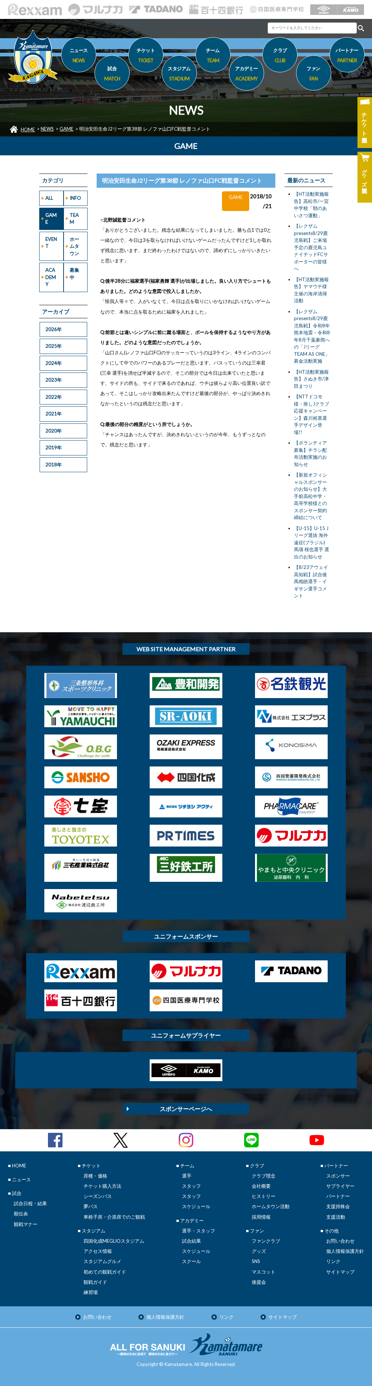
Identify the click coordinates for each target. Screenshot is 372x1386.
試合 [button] (112, 73)
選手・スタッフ (198, 1231)
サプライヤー (340, 1186)
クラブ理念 (263, 1176)
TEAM (74, 218)
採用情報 (261, 1217)
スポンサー (338, 1176)
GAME (66, 129)
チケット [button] (146, 55)
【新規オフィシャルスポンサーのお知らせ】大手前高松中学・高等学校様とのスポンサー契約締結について (310, 496)
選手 (186, 1176)
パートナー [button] (347, 55)
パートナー (338, 1196)
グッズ (259, 1251)
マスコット (263, 1272)
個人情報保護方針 (345, 1251)
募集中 (74, 273)
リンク (333, 1261)
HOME (28, 129)
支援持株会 (338, 1206)
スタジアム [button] (179, 73)
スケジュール (196, 1206)
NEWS (47, 129)
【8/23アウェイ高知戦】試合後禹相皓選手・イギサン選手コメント (311, 581)
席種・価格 (95, 1176)
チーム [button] (213, 55)
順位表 (21, 1213)
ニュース (79, 55)
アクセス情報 (98, 1251)
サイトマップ (340, 1272)
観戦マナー (25, 1224)
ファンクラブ (266, 1241)
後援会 (259, 1282)
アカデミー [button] (246, 73)
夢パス (91, 1206)
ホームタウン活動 (271, 1206)
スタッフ (191, 1186)
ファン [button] (313, 73)
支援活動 (335, 1217)
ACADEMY (50, 277)
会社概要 (261, 1186)
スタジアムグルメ (102, 1261)
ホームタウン (74, 246)
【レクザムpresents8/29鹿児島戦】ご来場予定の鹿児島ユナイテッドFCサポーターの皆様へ (311, 247)
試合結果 (191, 1241)
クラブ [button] (280, 55)
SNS (256, 1261)
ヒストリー (263, 1196)
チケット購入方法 (102, 1186)
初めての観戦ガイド (105, 1272)
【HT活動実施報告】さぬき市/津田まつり (311, 379)
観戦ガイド (95, 1282)
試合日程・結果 (30, 1203)
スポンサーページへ (186, 1108)
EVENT (51, 242)
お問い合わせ (340, 1241)
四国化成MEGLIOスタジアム (114, 1241)
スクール (191, 1261)
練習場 (91, 1292)
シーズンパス (98, 1196)
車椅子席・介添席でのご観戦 (114, 1217)
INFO (75, 198)
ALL (49, 198)
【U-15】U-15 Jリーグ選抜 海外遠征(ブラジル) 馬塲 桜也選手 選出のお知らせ (311, 542)
